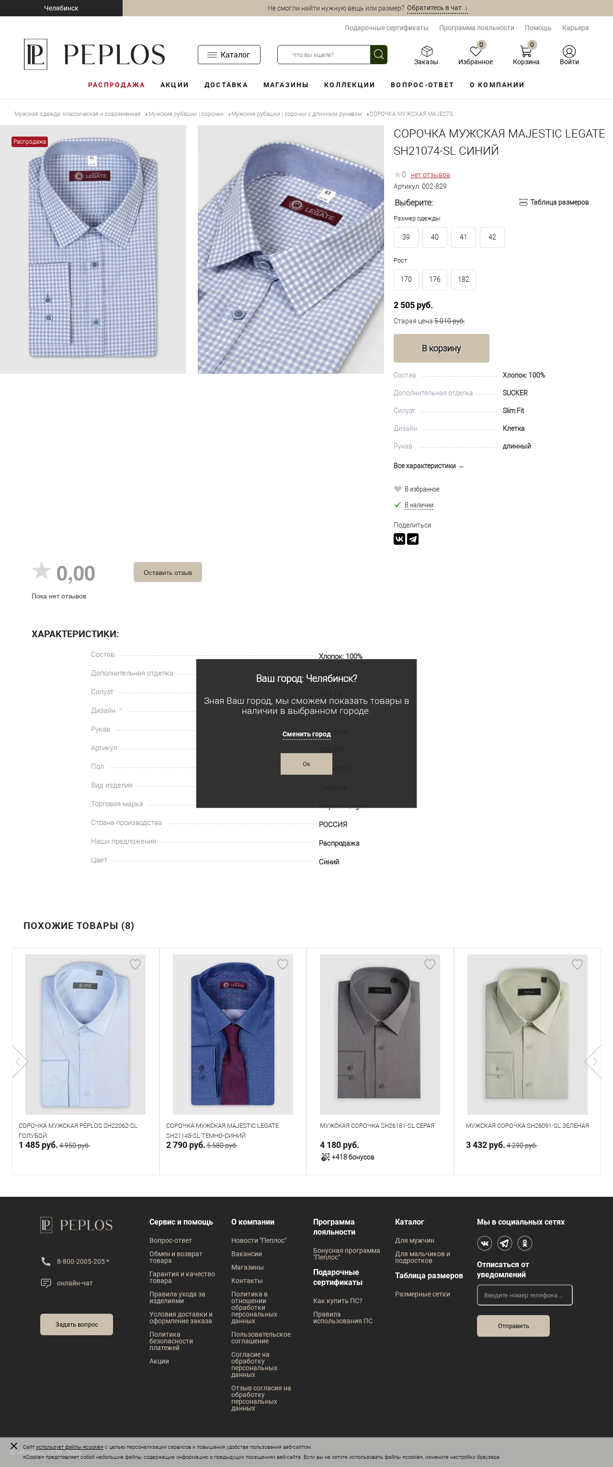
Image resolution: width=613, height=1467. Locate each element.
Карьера (575, 28)
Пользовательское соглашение (261, 1337)
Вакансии (246, 1254)
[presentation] (20, 1061)
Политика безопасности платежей (171, 1341)
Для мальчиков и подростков (422, 1257)
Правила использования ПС (343, 1317)
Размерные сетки (422, 1294)
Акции (174, 85)
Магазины (286, 85)
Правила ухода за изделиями (177, 1297)
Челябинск (61, 8)
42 (492, 237)
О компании (497, 85)
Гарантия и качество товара (182, 1277)
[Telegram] (413, 539)
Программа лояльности (476, 28)
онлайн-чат (75, 1283)
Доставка (226, 85)
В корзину (441, 348)
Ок (306, 764)
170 (406, 279)
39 (406, 237)
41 (463, 237)
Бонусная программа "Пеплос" (346, 1254)
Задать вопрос (77, 1324)
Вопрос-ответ (422, 85)
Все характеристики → (429, 466)
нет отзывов (430, 175)
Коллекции (349, 85)
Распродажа (116, 85)
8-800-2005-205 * (83, 1261)
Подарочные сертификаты (387, 28)
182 (463, 279)
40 (435, 237)
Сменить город (307, 734)
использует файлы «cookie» (69, 1447)
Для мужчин (414, 1240)
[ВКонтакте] (399, 539)
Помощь (538, 28)
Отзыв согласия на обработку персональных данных (261, 1398)
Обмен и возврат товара (176, 1257)
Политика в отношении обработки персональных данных (254, 1307)
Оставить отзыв (168, 572)
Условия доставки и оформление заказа (181, 1317)
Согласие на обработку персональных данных (254, 1364)
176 (435, 279)
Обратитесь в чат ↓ (437, 7)
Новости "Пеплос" (258, 1240)
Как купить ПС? (338, 1301)
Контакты (247, 1280)
